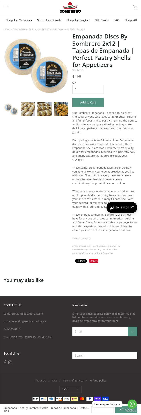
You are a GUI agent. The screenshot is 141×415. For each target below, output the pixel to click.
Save (95, 260)
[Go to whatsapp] (132, 404)
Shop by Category (19, 20)
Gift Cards (102, 20)
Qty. (74, 82)
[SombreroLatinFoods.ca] (70, 7)
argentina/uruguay (81, 245)
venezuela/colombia (82, 253)
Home (6, 29)
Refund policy (97, 380)
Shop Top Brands (49, 20)
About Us (40, 380)
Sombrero (77, 70)
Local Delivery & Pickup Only (86, 249)
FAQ (117, 20)
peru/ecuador (110, 249)
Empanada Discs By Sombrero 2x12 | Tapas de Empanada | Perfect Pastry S (49, 29)
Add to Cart (88, 102)
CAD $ (65, 389)
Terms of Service (73, 380)
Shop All (131, 20)
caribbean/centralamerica (106, 245)
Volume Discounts (104, 253)
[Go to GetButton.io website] (132, 411)
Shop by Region (78, 20)
